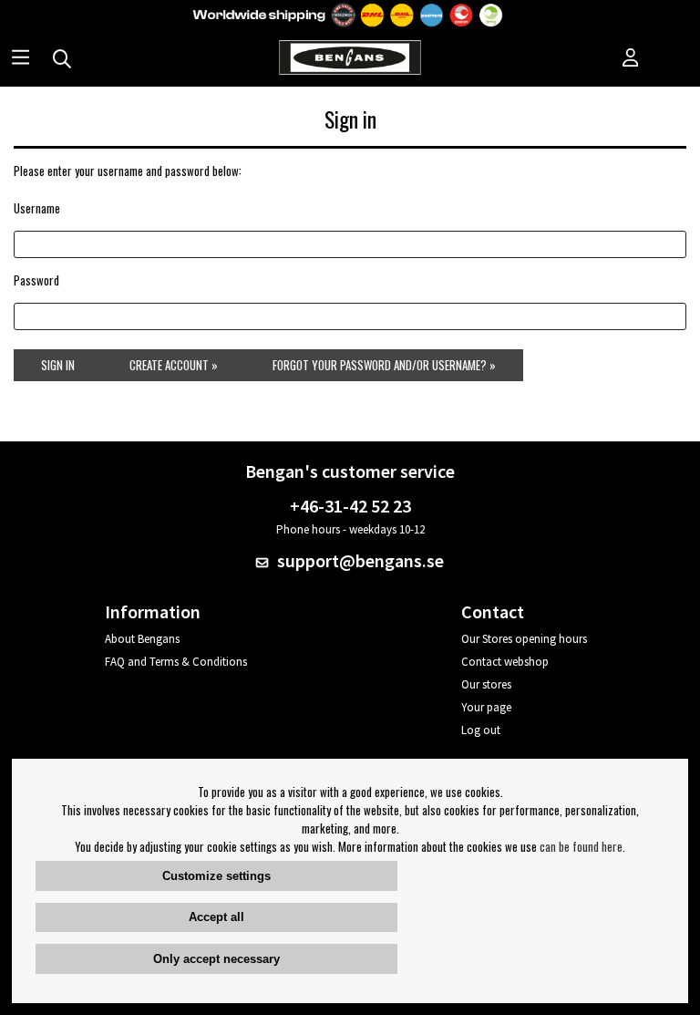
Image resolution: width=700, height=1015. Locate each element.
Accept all (216, 917)
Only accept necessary (216, 959)
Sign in (58, 365)
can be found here (581, 846)
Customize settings (216, 876)
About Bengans (142, 639)
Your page (486, 707)
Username (37, 208)
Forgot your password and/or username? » (384, 365)
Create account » (173, 365)
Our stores (486, 684)
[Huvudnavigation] (20, 59)
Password (36, 280)
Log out (480, 730)
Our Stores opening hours (524, 639)
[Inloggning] (631, 59)
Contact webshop (505, 661)
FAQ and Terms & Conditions (176, 661)
